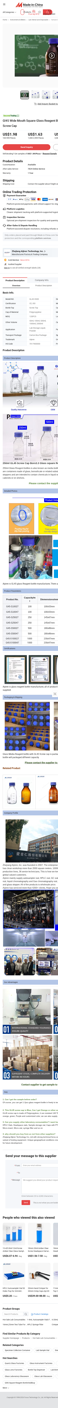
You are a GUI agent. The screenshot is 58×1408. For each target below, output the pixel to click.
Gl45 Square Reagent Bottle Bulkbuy (20, 1382)
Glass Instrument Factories (41, 1363)
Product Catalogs (40, 1314)
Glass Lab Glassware (43, 1376)
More (5, 1387)
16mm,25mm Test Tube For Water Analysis (15, 1324)
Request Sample (50, 153)
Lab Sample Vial (42, 1350)
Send (26, 1202)
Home (5, 20)
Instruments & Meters (17, 20)
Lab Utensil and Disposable (38, 20)
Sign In (7, 267)
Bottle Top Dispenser (36, 1369)
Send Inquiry (27, 147)
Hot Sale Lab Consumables (14, 1319)
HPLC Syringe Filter (35, 1324)
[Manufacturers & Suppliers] (29, 4)
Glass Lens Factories (13, 1369)
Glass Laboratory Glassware (17, 1376)
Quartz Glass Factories (14, 1363)
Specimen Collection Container (17, 1350)
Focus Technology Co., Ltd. (34, 1397)
